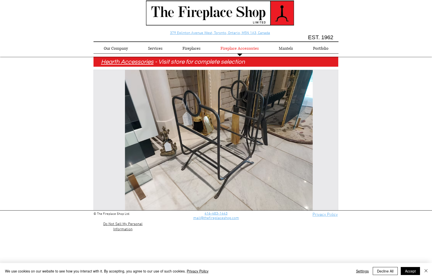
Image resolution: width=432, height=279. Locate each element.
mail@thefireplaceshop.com (216, 218)
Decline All (385, 271)
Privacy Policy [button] (325, 214)
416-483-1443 (216, 213)
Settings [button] (362, 271)
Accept (410, 271)
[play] (327, 206)
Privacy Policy (197, 271)
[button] (216, 140)
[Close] (426, 271)
